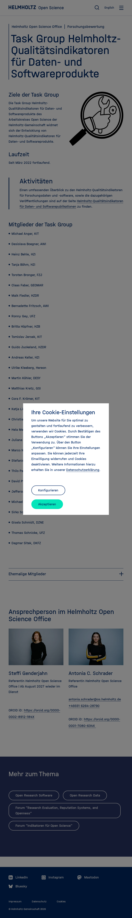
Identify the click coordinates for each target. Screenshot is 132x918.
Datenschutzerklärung (82, 470)
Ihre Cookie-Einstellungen (63, 412)
